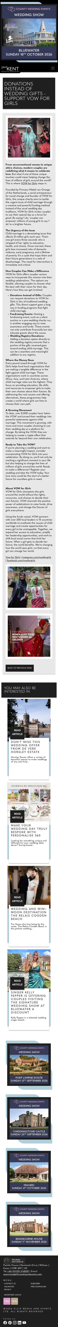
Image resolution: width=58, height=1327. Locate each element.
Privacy (7, 1290)
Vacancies (9, 1287)
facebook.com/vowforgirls (21, 560)
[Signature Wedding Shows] (29, 32)
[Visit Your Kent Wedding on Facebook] (5, 1323)
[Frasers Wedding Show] (29, 1172)
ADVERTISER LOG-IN (12, 1295)
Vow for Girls (13, 557)
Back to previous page (20, 668)
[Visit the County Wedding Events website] (7, 1301)
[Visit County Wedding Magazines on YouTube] (25, 1323)
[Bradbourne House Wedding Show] (29, 1226)
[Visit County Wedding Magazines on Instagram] (15, 1323)
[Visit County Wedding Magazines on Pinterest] (10, 1323)
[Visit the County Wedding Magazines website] (14, 1301)
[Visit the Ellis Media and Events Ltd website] (14, 1261)
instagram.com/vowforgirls (36, 557)
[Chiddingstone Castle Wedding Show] (29, 1118)
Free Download (38, 1287)
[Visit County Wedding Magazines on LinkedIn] (20, 1323)
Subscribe (35, 1284)
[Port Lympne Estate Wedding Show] (29, 1064)
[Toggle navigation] (53, 68)
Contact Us (10, 1284)
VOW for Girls (29, 183)
